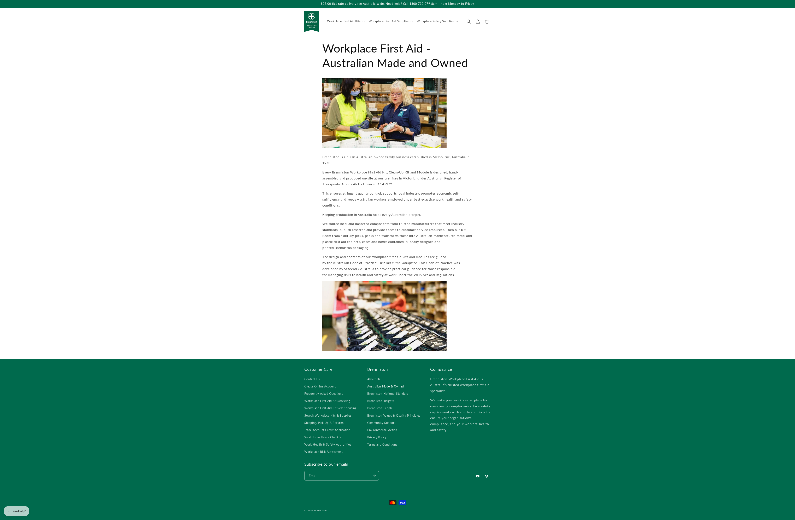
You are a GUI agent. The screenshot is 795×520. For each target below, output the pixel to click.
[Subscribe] (374, 476)
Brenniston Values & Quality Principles (393, 415)
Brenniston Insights (380, 401)
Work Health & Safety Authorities (327, 444)
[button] (345, 21)
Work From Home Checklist (323, 437)
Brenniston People (380, 408)
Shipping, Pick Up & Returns (323, 422)
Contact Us (312, 379)
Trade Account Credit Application (327, 430)
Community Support (381, 422)
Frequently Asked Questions (323, 393)
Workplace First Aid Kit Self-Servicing (330, 408)
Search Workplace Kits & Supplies (327, 415)
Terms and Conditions (382, 444)
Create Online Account (320, 386)
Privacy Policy (376, 437)
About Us (373, 379)
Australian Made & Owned (385, 386)
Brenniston (320, 510)
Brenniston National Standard (388, 393)
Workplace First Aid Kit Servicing (327, 401)
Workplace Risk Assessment (323, 451)
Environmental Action (382, 430)
